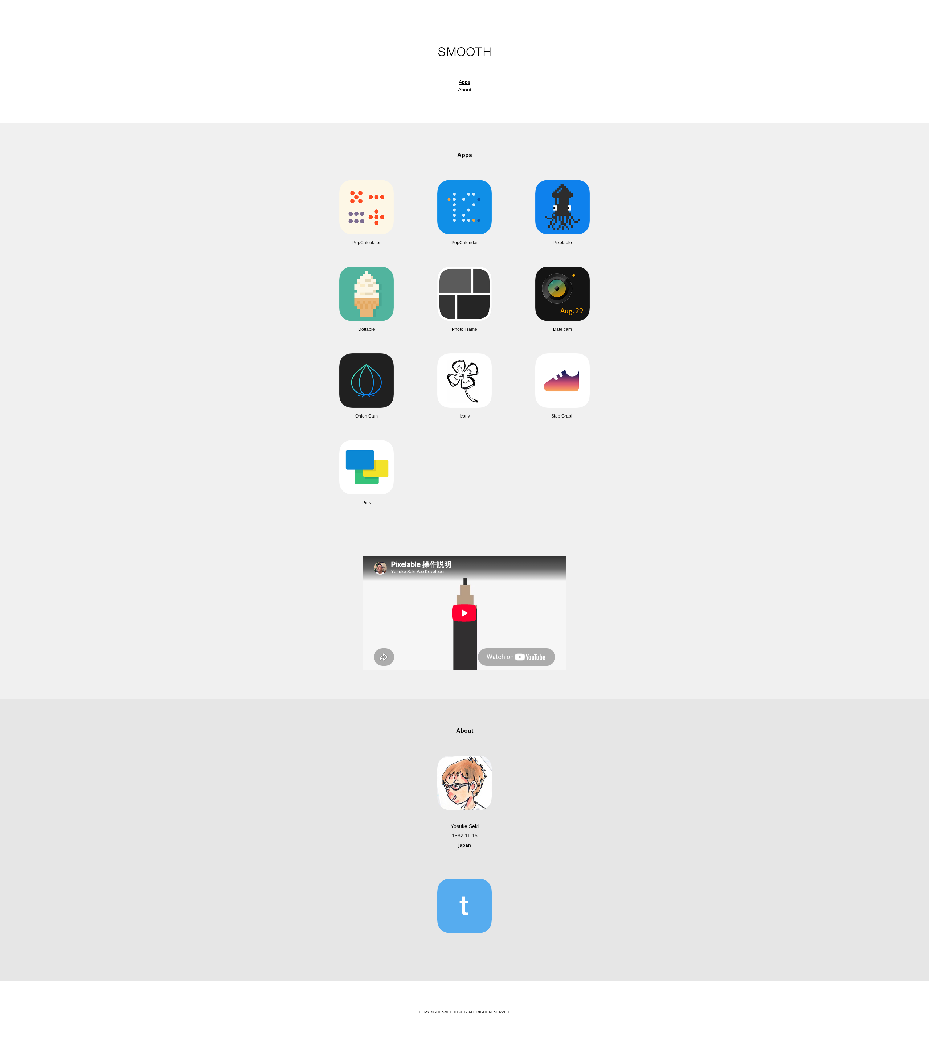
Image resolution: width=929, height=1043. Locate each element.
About (464, 90)
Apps (464, 82)
